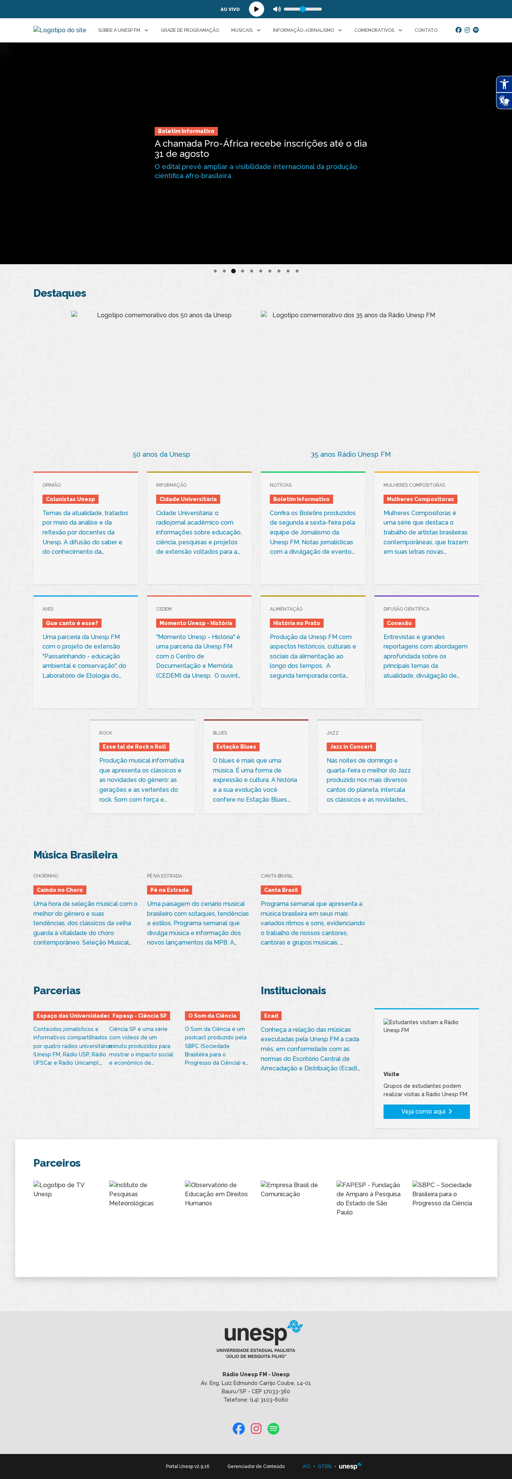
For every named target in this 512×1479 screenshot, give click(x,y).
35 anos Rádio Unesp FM (351, 454)
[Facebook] (459, 30)
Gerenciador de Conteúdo (256, 1466)
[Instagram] (467, 30)
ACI (306, 1466)
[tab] (215, 271)
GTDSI (325, 1466)
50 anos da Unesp (161, 454)
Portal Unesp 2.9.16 (187, 1466)
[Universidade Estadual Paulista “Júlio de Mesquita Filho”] (350, 1466)
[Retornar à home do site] (59, 30)
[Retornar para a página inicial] (256, 1342)
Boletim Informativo (186, 136)
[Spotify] (476, 30)
